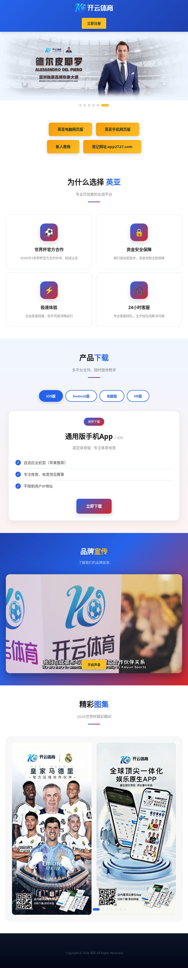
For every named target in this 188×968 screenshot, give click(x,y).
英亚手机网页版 (117, 129)
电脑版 (112, 396)
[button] (63, 909)
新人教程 (63, 146)
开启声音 (94, 665)
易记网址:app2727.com (112, 146)
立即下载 (94, 506)
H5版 (138, 396)
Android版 (81, 396)
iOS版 (51, 396)
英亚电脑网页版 (70, 129)
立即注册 (94, 23)
